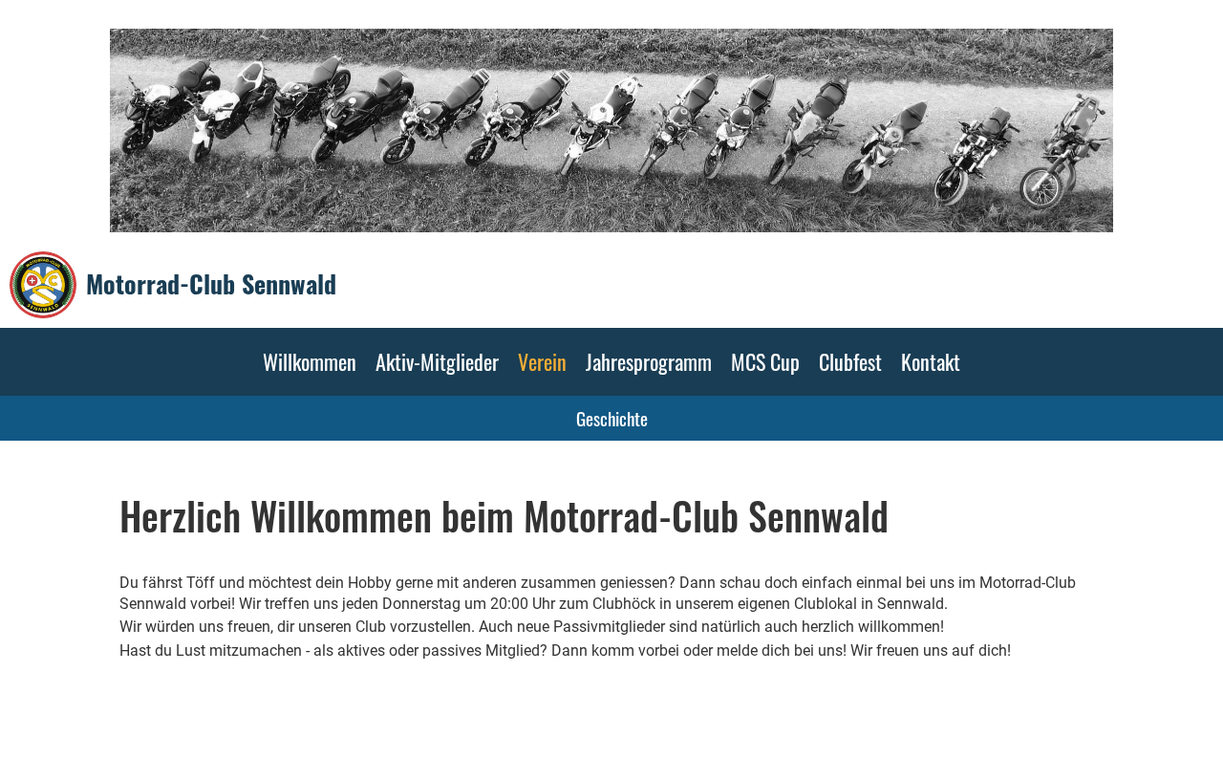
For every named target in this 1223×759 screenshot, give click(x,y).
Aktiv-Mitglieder (437, 361)
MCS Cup (765, 361)
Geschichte (612, 417)
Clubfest (850, 361)
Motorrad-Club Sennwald (211, 284)
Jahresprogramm (649, 361)
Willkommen (309, 361)
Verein (542, 361)
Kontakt (930, 361)
